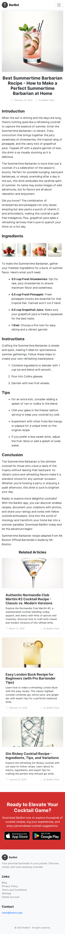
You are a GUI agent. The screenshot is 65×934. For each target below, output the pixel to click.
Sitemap (6, 893)
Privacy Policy (10, 886)
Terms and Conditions (14, 889)
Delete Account (11, 897)
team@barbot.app (12, 912)
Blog (4, 882)
